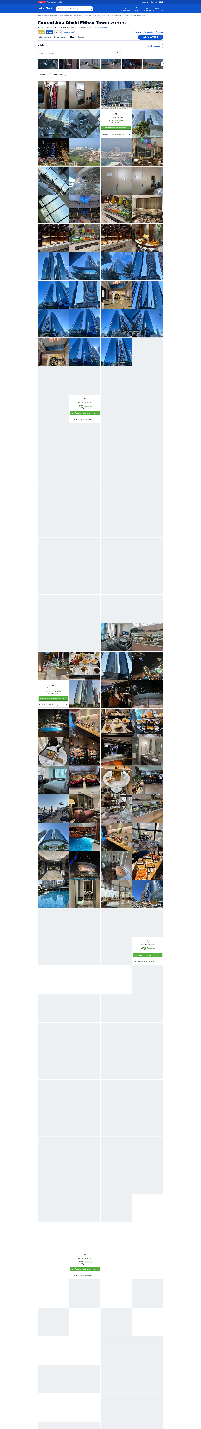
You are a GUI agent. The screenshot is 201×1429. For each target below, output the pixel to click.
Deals (41, 2)
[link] (125, 8)
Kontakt (143, 2)
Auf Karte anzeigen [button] (101, 27)
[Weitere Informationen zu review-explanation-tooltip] (75, 32)
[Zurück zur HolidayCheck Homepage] (45, 8)
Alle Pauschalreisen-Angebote (115, 127)
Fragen (81, 37)
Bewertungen (60, 37)
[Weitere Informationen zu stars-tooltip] (125, 23)
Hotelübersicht (44, 37)
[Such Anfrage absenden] (90, 8)
